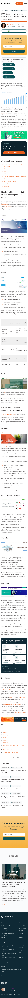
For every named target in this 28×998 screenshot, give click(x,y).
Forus (10, 697)
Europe (21, 933)
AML (10, 126)
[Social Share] (26, 758)
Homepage (5, 735)
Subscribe (14, 51)
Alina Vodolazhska (11, 24)
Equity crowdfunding (6, 925)
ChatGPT (10, 64)
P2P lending (4, 928)
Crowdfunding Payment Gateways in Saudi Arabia (15, 176)
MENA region (7, 206)
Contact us (21, 955)
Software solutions (5, 922)
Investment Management (8, 671)
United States (22, 925)
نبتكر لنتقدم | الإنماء (7, 749)
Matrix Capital (22, 697)
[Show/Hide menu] (26, 3)
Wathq (5, 171)
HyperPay (6, 178)
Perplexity (10, 77)
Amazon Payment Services (10, 181)
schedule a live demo (20, 712)
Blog (2, 10)
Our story (21, 945)
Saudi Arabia (22, 930)
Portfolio (21, 947)
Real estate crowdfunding (7, 933)
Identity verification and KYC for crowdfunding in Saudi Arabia (15, 165)
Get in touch (19, 3)
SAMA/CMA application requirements (12, 704)
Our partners (22, 950)
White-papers (4, 942)
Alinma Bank (7, 184)
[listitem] (8, 649)
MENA (6, 10)
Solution (5, 732)
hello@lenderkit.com (6, 979)
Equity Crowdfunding (7, 668)
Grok (9, 73)
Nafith (5, 174)
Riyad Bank (6, 186)
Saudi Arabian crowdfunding (8, 414)
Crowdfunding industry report (8, 962)
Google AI (10, 69)
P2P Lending (16, 668)
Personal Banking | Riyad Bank (10, 752)
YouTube (21, 957)
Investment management (7, 930)
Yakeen (5, 169)
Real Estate (17, 671)
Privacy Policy (17, 994)
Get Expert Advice (13, 152)
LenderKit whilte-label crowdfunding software (12, 689)
